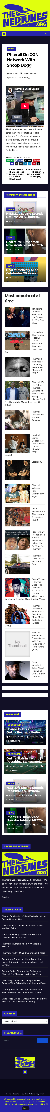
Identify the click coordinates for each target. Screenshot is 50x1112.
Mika (30, 795)
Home (8, 1094)
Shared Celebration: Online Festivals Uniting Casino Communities (24, 732)
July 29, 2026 (15, 825)
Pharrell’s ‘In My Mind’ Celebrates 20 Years (22, 271)
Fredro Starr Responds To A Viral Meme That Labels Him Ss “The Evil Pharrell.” (38, 540)
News (11, 48)
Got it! (25, 1108)
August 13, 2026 (17, 737)
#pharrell (11, 77)
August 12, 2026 (17, 766)
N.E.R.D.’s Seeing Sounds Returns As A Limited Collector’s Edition (24, 217)
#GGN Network (31, 73)
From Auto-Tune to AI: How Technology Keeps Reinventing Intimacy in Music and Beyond (22, 962)
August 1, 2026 (16, 795)
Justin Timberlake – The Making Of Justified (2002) (38, 514)
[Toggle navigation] (25, 34)
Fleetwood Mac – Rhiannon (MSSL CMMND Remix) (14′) (33, 173)
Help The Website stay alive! (32, 1094)
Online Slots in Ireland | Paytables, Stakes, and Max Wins (23, 762)
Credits (5, 897)
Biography (37, 462)
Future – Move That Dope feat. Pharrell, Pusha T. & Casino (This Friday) (16, 174)
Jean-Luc (34, 737)
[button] (46, 34)
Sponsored (14, 725)
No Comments (13, 741)
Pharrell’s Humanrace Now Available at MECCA (24, 243)
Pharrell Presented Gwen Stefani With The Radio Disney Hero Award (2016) (38, 641)
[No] (47, 1104)
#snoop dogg (23, 77)
